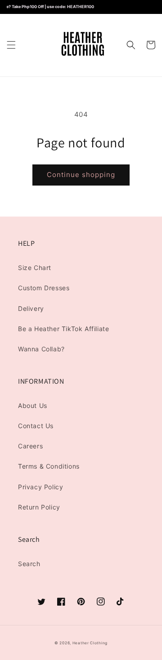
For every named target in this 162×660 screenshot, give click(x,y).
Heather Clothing (90, 643)
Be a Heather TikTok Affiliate (63, 328)
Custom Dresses (43, 288)
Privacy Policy (40, 487)
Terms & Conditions (49, 466)
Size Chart (34, 267)
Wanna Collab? (41, 349)
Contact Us (36, 426)
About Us (32, 405)
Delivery (31, 308)
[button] (11, 45)
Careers (30, 446)
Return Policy (39, 507)
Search (29, 563)
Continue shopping (81, 174)
